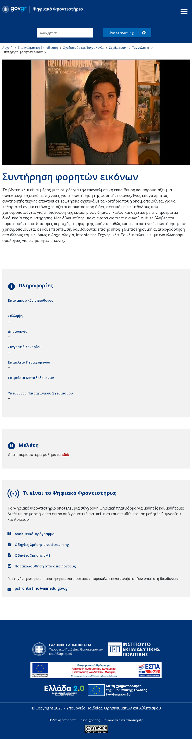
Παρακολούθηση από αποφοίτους (45, 566)
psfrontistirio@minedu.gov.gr (42, 588)
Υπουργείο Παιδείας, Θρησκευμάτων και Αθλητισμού (113, 708)
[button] (184, 11)
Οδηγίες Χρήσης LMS (32, 555)
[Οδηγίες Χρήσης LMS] (9, 555)
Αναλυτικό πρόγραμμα (35, 533)
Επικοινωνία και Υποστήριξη (123, 720)
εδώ (65, 454)
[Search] (88, 33)
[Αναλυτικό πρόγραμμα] (9, 534)
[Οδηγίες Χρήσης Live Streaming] (9, 544)
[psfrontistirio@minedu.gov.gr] (9, 589)
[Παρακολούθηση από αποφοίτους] (9, 566)
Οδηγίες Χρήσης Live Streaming (42, 544)
